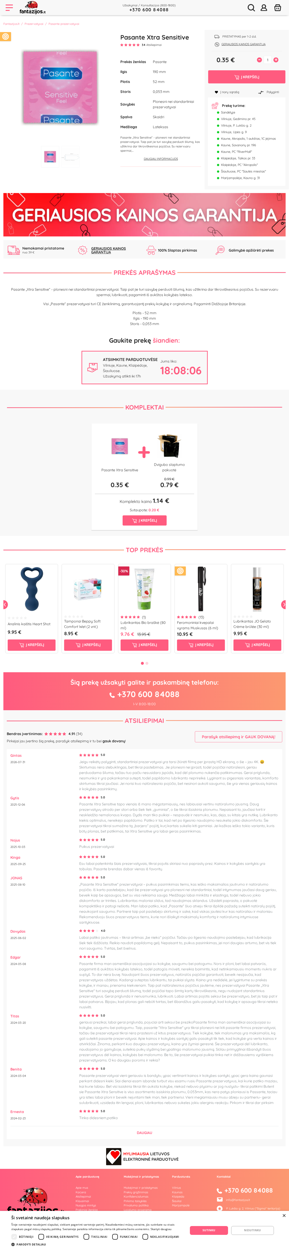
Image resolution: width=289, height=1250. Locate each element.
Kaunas (177, 1192)
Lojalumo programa (137, 1210)
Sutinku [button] (209, 1230)
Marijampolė (180, 1205)
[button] (97, 1244)
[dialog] (144, 1230)
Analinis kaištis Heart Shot (29, 624)
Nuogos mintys (86, 1205)
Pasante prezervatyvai (64, 24)
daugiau (144, 1132)
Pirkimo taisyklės (135, 1201)
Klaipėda (178, 1196)
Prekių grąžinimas (136, 1192)
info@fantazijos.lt (238, 1200)
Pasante (160, 61)
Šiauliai (177, 1201)
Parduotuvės (181, 1176)
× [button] (284, 1215)
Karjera (81, 1192)
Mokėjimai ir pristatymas (141, 1187)
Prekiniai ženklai (87, 1210)
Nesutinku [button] (252, 1230)
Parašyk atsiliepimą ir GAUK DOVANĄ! (238, 736)
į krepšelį (34, 644)
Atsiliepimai (144, 720)
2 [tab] (70, 156)
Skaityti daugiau (161, 1229)
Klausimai (82, 1201)
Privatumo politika (136, 1205)
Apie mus (82, 1187)
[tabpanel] (60, 87)
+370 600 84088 (149, 9)
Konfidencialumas (136, 1196)
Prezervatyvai (34, 24)
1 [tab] (50, 156)
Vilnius (176, 1187)
